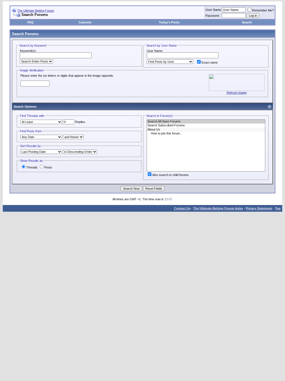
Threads (32, 167)
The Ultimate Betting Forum (35, 10)
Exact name (210, 62)
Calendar (85, 22)
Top (278, 208)
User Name (213, 9)
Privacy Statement (259, 208)
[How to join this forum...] (206, 134)
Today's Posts (169, 22)
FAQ (30, 22)
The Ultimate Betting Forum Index (218, 208)
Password (212, 15)
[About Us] (206, 130)
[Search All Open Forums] (206, 122)
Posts (48, 167)
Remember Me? (263, 10)
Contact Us (182, 208)
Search (247, 22)
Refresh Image (237, 92)
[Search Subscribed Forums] (206, 125)
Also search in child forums (170, 175)
